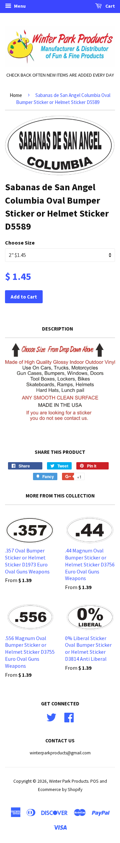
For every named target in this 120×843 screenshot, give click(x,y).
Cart (109, 6)
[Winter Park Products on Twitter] (51, 716)
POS (94, 781)
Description (57, 329)
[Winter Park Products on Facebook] (69, 716)
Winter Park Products (68, 781)
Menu (19, 6)
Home (16, 95)
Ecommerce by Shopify (60, 789)
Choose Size (20, 242)
